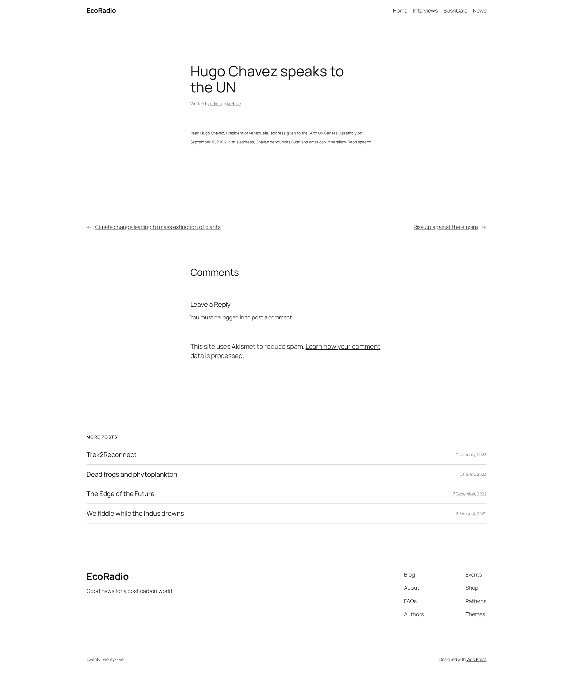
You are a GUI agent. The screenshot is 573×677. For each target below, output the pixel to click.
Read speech (359, 142)
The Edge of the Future (121, 494)
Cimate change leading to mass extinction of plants (158, 226)
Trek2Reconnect (112, 454)
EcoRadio (101, 10)
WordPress (476, 659)
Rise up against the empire (446, 226)
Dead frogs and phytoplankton (132, 474)
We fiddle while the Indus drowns (135, 513)
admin (216, 103)
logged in (232, 317)
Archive (234, 103)
